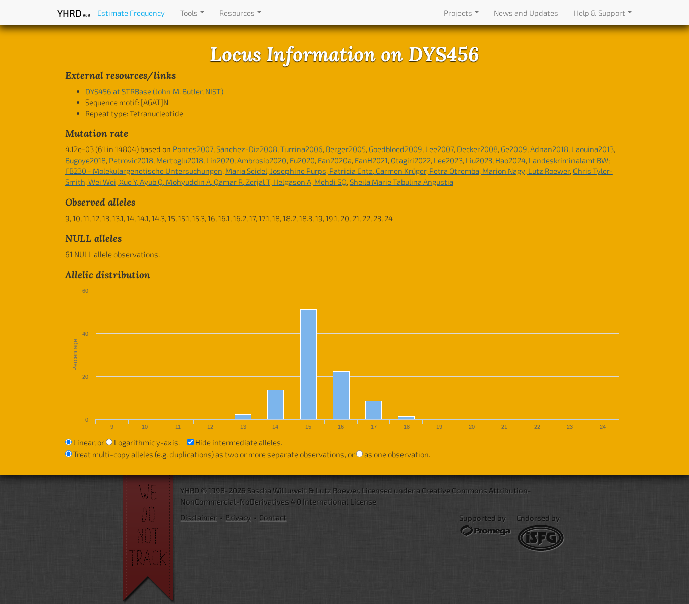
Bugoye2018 (85, 160)
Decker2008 (477, 149)
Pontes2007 (193, 149)
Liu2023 (479, 160)
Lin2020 (220, 160)
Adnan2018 (549, 149)
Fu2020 (302, 160)
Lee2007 (439, 149)
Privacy (238, 517)
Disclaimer (198, 517)
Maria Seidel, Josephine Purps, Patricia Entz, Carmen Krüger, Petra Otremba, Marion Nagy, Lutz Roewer (397, 170)
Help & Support (600, 12)
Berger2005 (346, 149)
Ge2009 (514, 149)
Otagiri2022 (411, 160)
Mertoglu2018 (179, 160)
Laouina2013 (592, 149)
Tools (189, 12)
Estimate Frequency (131, 12)
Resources (237, 12)
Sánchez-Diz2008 (246, 149)
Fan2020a (335, 160)
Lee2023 (448, 160)
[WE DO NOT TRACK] (151, 539)
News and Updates (526, 12)
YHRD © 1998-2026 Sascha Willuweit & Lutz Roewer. (270, 490)
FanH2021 (371, 160)
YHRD (73, 13)
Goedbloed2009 (395, 149)
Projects (459, 12)
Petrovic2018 (131, 160)
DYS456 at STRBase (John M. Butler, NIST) (154, 91)
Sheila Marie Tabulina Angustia (401, 181)
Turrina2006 (301, 149)
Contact (272, 517)
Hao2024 (510, 160)
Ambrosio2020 (261, 160)
